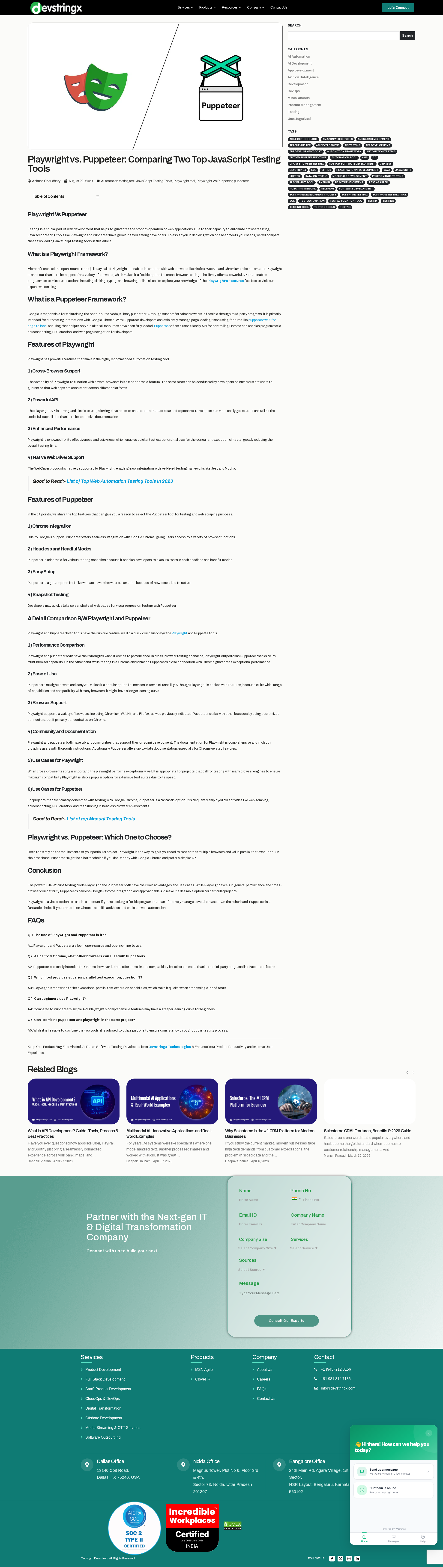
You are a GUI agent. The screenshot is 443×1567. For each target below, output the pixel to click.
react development (349, 182)
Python (324, 182)
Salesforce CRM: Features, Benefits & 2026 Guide (367, 1131)
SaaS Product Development (108, 1389)
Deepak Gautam (138, 1161)
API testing (352, 145)
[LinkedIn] (357, 1558)
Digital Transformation (103, 1408)
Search (295, 25)
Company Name (307, 1215)
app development (378, 145)
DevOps (294, 91)
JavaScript (403, 170)
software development (356, 188)
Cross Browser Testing (307, 164)
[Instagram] (349, 1558)
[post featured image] (74, 1101)
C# (374, 157)
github (326, 170)
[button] (98, 196)
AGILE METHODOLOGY (303, 139)
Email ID (248, 1215)
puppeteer (241, 181)
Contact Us (278, 7)
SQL (292, 201)
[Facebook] (332, 1558)
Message (249, 1283)
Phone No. (301, 1190)
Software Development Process (313, 194)
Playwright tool (184, 181)
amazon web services (338, 139)
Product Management (304, 105)
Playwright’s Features (225, 281)
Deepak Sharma (236, 1161)
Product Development (103, 1370)
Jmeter (295, 176)
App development (301, 70)
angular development (373, 139)
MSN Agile (204, 1370)
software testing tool (390, 194)
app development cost (306, 151)
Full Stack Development (105, 1379)
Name (245, 1190)
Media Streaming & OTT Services (112, 1428)
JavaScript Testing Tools (154, 181)
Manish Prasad (335, 1155)
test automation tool (346, 201)
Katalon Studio (316, 176)
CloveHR (202, 1379)
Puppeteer (162, 326)
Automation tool (344, 157)
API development (328, 145)
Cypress (386, 164)
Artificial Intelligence (303, 77)
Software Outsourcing (103, 1437)
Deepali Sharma (39, 1161)
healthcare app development (357, 170)
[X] (340, 1558)
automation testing (380, 151)
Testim (372, 201)
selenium (327, 188)
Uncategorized (299, 119)
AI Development (300, 63)
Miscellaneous (299, 98)
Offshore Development (103, 1418)
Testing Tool (299, 207)
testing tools (324, 207)
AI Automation (299, 56)
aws (365, 157)
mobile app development (349, 176)
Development (298, 84)
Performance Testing (387, 176)
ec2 (313, 170)
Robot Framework (303, 188)
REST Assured (378, 182)
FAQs (261, 1389)
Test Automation (312, 201)
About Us (264, 1370)
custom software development (352, 164)
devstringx (298, 170)
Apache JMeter (300, 145)
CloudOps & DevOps (102, 1399)
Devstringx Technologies (170, 1047)
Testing (293, 112)
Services (299, 1239)
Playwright (179, 633)
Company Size (253, 1239)
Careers (263, 1379)
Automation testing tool (118, 181)
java (386, 170)
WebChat (400, 1528)
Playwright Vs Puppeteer (214, 181)
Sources (248, 1260)
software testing (354, 194)
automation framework (344, 151)
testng (345, 207)
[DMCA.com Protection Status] (232, 1525)
